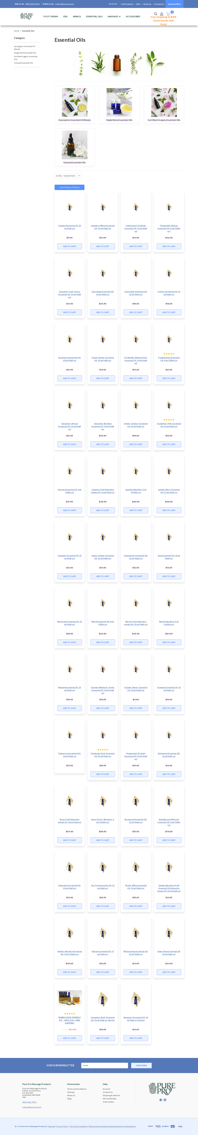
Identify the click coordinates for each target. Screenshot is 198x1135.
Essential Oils (94, 16)
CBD (65, 16)
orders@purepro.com (64, 4)
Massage (113, 16)
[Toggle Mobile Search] (155, 14)
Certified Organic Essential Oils (25, 57)
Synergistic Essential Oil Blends (24, 47)
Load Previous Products (69, 187)
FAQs (138, 4)
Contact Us (159, 4)
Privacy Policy (62, 1126)
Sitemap (71, 1092)
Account (106, 1089)
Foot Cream (51, 16)
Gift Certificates (110, 1099)
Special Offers (174, 4)
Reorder (113, 4)
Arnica (77, 16)
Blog (69, 1099)
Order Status (108, 1102)
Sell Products (127, 4)
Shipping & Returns (111, 1095)
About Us (147, 4)
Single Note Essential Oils (25, 53)
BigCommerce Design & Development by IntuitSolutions (112, 1126)
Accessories (133, 16)
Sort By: (59, 176)
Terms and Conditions (76, 1089)
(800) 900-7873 (32, 4)
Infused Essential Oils (23, 63)
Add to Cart (69, 246)
